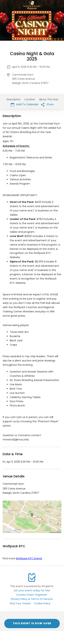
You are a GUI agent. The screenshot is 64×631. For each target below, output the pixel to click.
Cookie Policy (42, 603)
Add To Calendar (27, 104)
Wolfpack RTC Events (29, 558)
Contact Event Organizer (31, 595)
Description (14, 99)
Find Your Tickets (20, 603)
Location (30, 99)
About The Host (48, 99)
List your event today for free (32, 590)
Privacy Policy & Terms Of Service (32, 599)
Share (50, 104)
